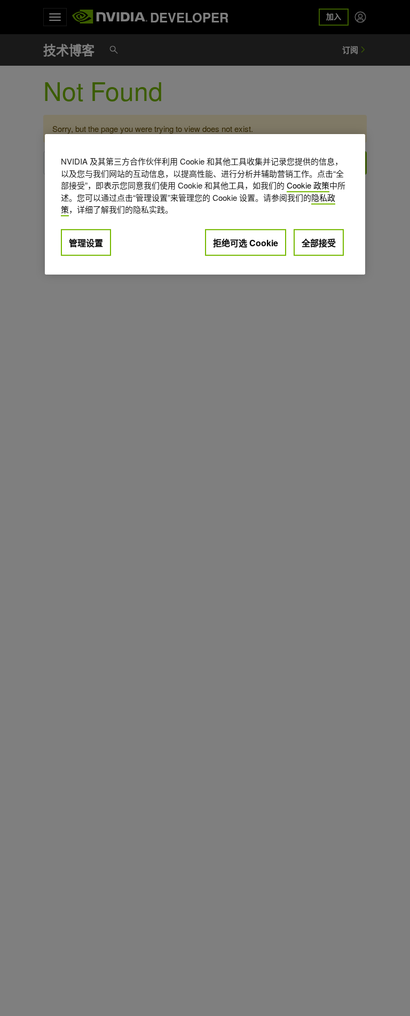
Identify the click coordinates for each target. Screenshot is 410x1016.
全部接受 (319, 243)
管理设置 (86, 243)
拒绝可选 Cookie (245, 243)
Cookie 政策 (308, 185)
